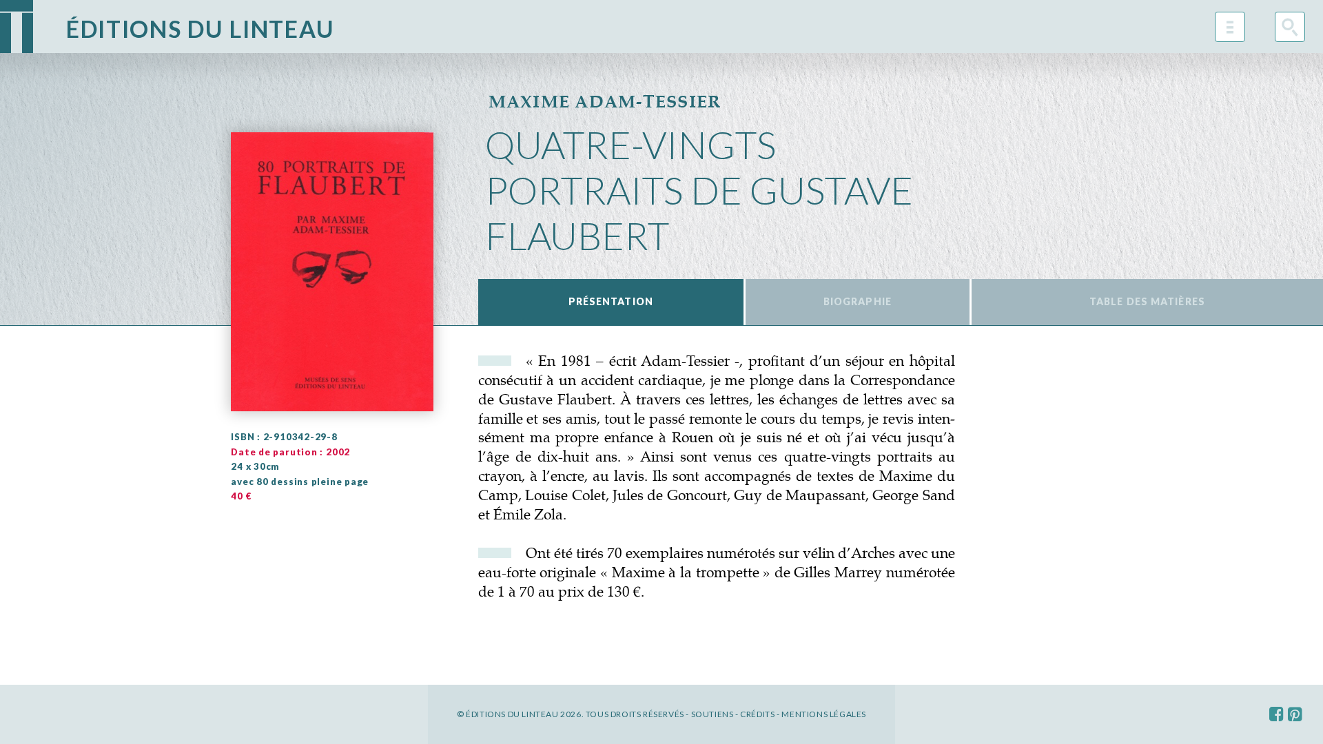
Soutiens (712, 714)
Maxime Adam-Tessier (605, 101)
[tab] (610, 302)
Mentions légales (823, 714)
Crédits (757, 714)
